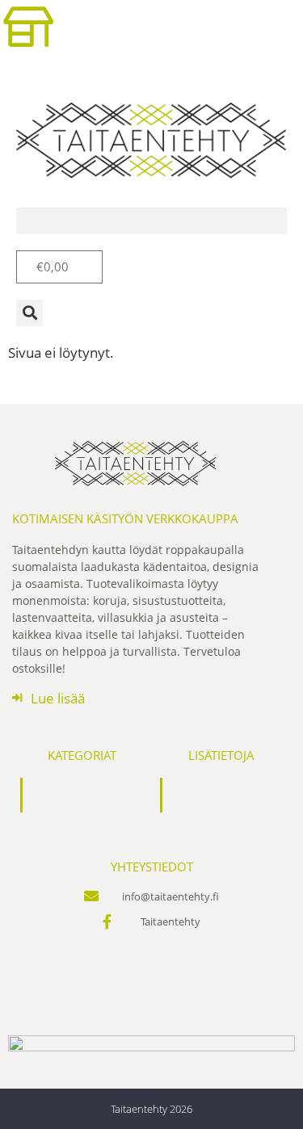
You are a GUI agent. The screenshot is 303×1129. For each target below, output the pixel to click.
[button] (151, 221)
